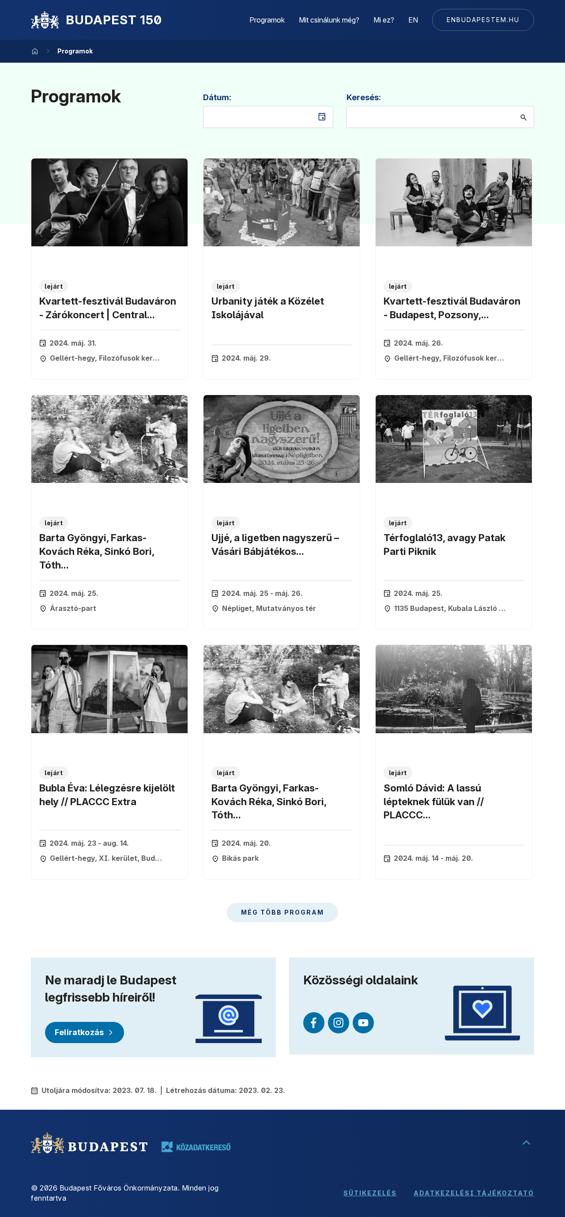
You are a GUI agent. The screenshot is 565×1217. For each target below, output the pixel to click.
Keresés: (364, 97)
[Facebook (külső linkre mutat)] (313, 1022)
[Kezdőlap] (45, 20)
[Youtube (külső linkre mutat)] (363, 1022)
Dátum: (217, 97)
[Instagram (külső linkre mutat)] (338, 1022)
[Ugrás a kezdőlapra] (35, 51)
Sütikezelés (370, 1193)
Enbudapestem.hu (483, 19)
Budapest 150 (114, 19)
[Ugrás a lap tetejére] (526, 1143)
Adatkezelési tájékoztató (474, 1193)
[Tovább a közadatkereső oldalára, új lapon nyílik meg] (196, 1147)
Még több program (282, 912)
